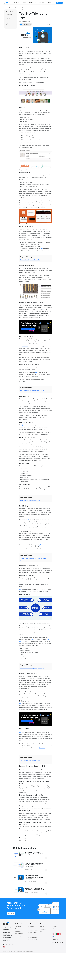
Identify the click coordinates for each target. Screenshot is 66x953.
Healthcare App (18, 926)
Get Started (11, 913)
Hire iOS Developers (32, 934)
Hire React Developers (32, 932)
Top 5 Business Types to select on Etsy (30, 760)
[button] (53, 934)
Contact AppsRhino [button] (27, 721)
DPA (53, 931)
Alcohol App (17, 928)
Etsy (23, 439)
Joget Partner (43, 926)
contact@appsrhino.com (9, 944)
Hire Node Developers (32, 937)
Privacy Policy (55, 928)
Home (4, 7)
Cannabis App (18, 935)
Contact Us (59, 2)
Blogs (49, 2)
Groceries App (18, 931)
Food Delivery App (19, 933)
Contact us (55, 926)
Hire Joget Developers (32, 939)
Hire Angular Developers (33, 930)
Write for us (42, 934)
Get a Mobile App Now (28, 329)
